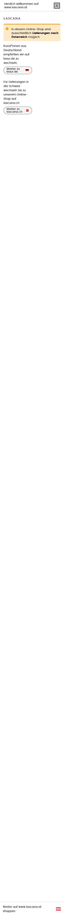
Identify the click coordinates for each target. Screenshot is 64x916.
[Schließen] (57, 5)
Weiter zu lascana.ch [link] (14, 110)
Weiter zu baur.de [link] (13, 70)
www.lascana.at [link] (29, 906)
